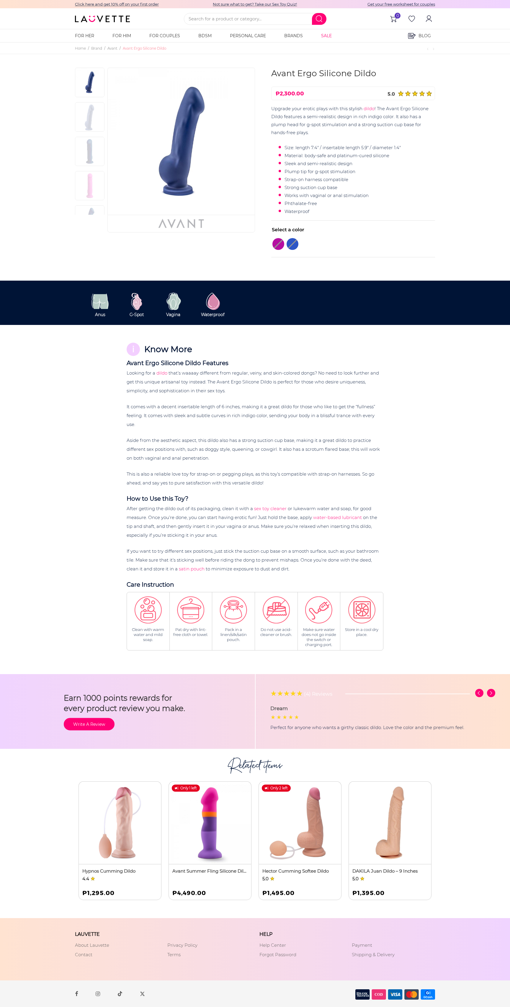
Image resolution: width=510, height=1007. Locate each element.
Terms (174, 954)
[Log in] (428, 18)
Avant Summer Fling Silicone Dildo (210, 871)
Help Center (272, 945)
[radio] (278, 244)
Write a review (89, 724)
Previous (127, 141)
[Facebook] (76, 993)
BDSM (205, 35)
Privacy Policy (182, 945)
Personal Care (248, 35)
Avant (112, 48)
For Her (84, 35)
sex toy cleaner (270, 508)
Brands (293, 35)
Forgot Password (277, 954)
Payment (362, 945)
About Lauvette (92, 945)
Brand (96, 48)
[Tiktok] (120, 993)
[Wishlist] (411, 18)
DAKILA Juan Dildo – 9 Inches (385, 871)
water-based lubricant (337, 517)
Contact (83, 954)
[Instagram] (98, 993)
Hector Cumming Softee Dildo (295, 871)
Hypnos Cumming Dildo (108, 871)
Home (80, 48)
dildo (369, 108)
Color (278, 229)
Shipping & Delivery (373, 954)
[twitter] (142, 993)
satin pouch (192, 569)
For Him (121, 35)
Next (241, 141)
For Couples (164, 35)
